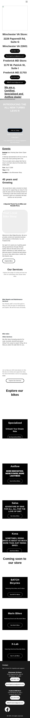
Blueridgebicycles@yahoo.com (15, 56)
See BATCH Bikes (15, 594)
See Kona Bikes (14, 550)
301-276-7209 (15, 77)
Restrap (4, 152)
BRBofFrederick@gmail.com (15, 82)
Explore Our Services (15, 380)
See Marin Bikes (15, 625)
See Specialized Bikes (15, 437)
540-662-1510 (15, 51)
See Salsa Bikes (14, 516)
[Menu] (27, 1)
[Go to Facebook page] (7, 709)
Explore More (9, 261)
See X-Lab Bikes (15, 656)
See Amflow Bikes (15, 481)
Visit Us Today (15, 130)
